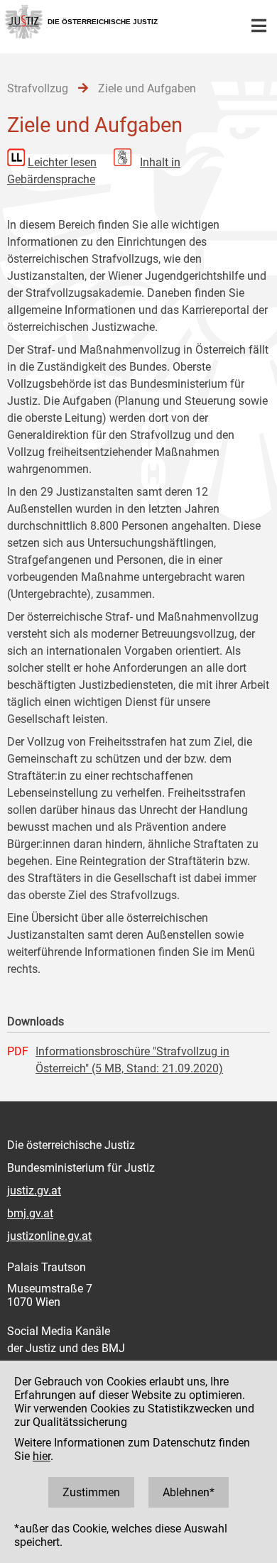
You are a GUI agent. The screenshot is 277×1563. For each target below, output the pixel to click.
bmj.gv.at (30, 1213)
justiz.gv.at (34, 1190)
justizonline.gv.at (49, 1236)
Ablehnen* (188, 1492)
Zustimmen (91, 1492)
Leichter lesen (62, 162)
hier (41, 1456)
